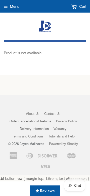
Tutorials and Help (61, 136)
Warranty (60, 129)
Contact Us (52, 114)
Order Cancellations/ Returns (30, 121)
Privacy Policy (66, 121)
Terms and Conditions (28, 136)
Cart (82, 6)
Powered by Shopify (63, 144)
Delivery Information (34, 129)
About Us (33, 114)
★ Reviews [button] (45, 190)
